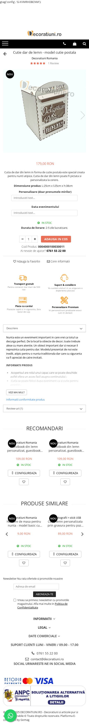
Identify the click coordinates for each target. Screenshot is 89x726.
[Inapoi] (3, 53)
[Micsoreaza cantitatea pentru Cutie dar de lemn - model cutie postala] (22, 239)
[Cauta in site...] (84, 44)
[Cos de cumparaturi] (74, 44)
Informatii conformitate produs (25, 399)
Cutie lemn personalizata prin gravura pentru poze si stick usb (65, 523)
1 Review (53, 63)
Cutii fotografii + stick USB (65, 517)
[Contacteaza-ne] (64, 44)
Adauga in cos (56, 239)
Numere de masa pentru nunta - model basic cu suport (24, 523)
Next (82, 115)
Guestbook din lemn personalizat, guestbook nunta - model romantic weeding (65, 449)
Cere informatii (60, 261)
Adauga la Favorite (28, 261)
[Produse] (5, 45)
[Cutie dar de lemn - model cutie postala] (44, 111)
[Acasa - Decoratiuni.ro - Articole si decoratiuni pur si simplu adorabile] (44, 33)
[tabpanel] (44, 111)
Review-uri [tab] (14, 408)
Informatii (43, 619)
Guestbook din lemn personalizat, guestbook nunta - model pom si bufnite (23, 449)
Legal (43, 627)
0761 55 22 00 (47, 653)
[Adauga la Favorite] (24, 482)
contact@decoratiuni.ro (47, 659)
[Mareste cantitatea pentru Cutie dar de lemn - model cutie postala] (35, 239)
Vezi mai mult (16, 392)
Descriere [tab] (12, 328)
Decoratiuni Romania (45, 58)
